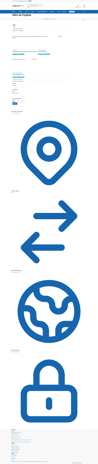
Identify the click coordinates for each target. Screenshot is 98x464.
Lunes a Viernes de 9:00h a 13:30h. (24, 439)
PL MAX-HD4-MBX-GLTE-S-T (18, 74)
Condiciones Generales (15, 449)
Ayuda (84, 7)
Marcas (13, 91)
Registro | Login (78, 7)
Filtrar (15, 103)
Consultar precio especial (24, 54)
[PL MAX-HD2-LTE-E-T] (49, 42)
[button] (84, 15)
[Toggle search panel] (24, 6)
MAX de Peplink (15, 93)
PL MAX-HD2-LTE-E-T (42, 51)
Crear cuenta (13, 458)
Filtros (14, 26)
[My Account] (23, 6)
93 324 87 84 (16, 1)
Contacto (13, 459)
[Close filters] (12, 110)
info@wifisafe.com (24, 1)
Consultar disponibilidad (49, 54)
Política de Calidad (14, 452)
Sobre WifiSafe (14, 455)
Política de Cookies (14, 450)
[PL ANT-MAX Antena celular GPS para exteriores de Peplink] (24, 42)
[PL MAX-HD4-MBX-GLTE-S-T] (23, 65)
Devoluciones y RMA (15, 446)
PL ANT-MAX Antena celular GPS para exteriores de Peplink (24, 51)
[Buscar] (28, 7)
